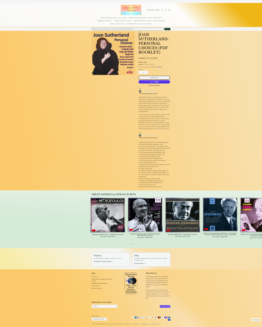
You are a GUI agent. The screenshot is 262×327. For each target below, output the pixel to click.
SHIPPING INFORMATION (99, 283)
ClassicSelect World (100, 324)
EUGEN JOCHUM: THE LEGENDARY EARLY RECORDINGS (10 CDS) (145, 234)
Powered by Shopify (109, 324)
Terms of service (136, 324)
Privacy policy (127, 324)
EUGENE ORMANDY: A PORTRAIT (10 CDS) (182, 234)
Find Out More (139, 263)
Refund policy (119, 324)
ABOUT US (95, 276)
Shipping (141, 64)
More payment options (154, 85)
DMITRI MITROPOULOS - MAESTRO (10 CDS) (107, 234)
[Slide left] (127, 244)
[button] (162, 10)
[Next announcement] (169, 1)
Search (167, 29)
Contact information (155, 324)
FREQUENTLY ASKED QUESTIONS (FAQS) (102, 280)
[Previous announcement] (92, 1)
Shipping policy (144, 324)
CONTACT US (96, 286)
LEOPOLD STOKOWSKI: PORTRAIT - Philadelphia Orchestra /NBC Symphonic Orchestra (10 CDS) (220, 234)
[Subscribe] (115, 306)
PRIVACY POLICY (97, 288)
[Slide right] (134, 244)
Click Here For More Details (103, 261)
